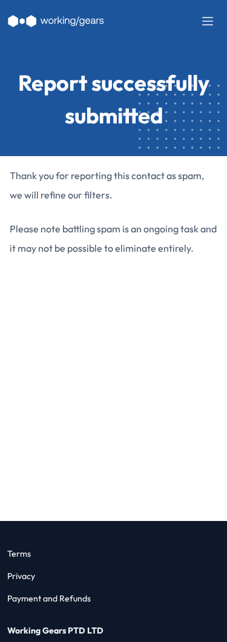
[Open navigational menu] (208, 21)
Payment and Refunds (49, 598)
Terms (19, 553)
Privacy (21, 576)
